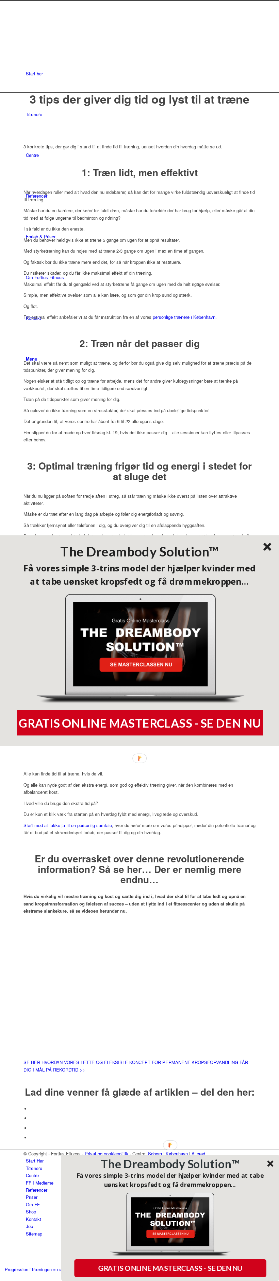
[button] (139, 551)
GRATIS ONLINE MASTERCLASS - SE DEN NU (140, 723)
